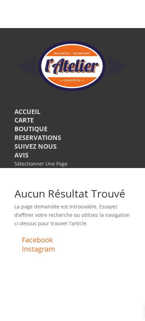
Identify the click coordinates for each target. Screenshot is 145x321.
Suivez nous (35, 146)
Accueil (27, 111)
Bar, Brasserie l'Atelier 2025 (42, 258)
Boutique (31, 129)
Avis (21, 155)
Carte (24, 120)
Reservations (37, 137)
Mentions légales (52, 266)
